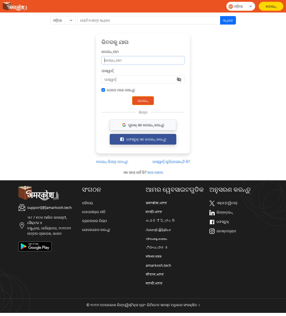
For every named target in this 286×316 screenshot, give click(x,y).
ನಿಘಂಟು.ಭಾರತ (157, 247)
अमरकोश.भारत (156, 202)
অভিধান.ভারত (154, 256)
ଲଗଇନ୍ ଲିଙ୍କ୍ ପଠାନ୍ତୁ (112, 161)
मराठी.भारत (154, 211)
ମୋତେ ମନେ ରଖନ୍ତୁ (121, 89)
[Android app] (35, 245)
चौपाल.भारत (155, 274)
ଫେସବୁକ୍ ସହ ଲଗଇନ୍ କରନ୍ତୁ (146, 139)
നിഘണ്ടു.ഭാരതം (156, 238)
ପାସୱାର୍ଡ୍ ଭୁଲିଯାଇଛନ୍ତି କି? (171, 161)
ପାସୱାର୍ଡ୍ (107, 70)
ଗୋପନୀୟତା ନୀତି (93, 211)
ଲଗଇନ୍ (143, 100)
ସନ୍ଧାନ (228, 20)
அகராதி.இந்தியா (158, 229)
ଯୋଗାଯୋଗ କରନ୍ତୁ (96, 229)
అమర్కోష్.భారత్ (160, 220)
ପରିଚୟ (87, 202)
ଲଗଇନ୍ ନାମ (110, 51)
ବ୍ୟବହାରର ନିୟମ (94, 220)
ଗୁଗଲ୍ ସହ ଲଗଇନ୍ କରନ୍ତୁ (146, 125)
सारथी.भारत (154, 283)
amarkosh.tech (158, 265)
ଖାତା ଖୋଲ (155, 172)
